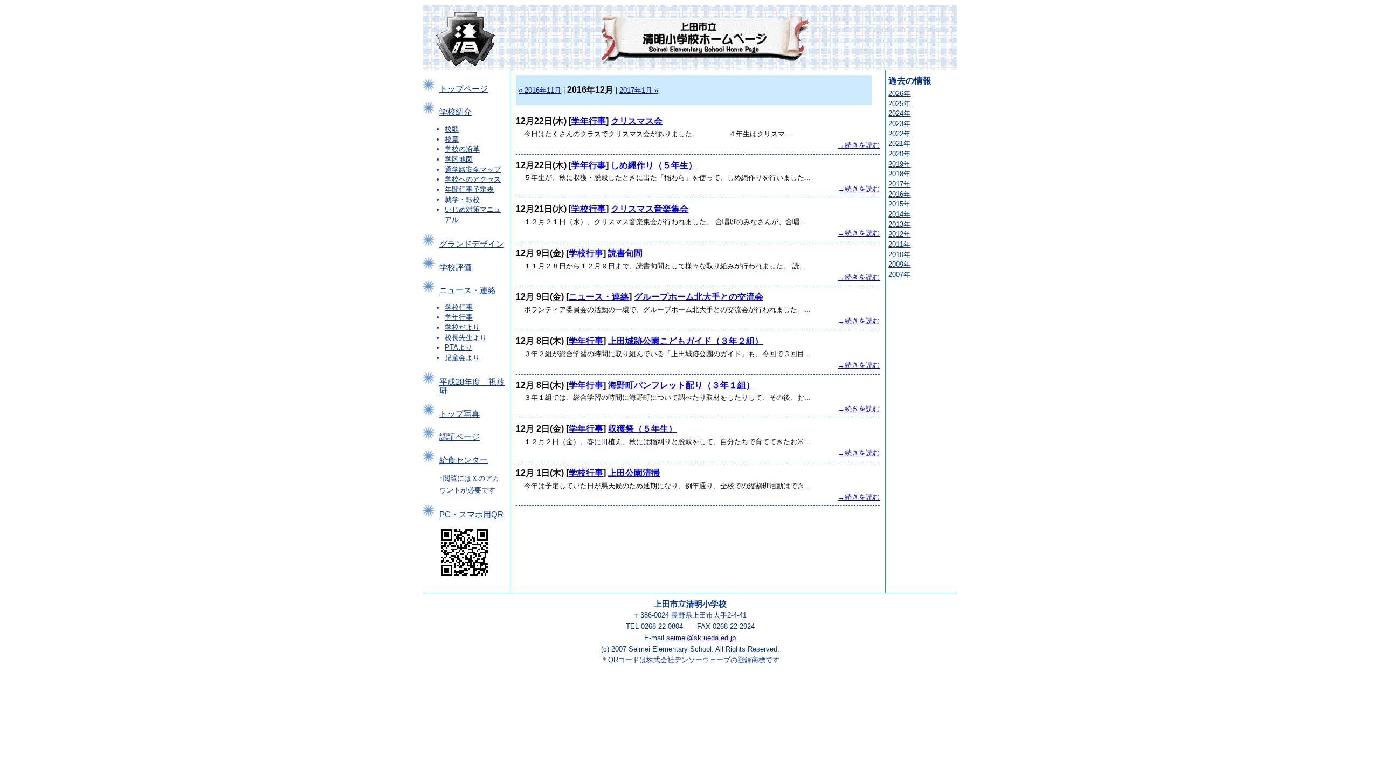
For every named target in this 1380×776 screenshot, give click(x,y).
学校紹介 (455, 112)
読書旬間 (625, 253)
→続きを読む (859, 145)
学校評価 (455, 267)
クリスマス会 (637, 121)
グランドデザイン (471, 244)
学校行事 (459, 307)
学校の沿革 (462, 149)
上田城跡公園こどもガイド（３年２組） (685, 340)
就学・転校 (462, 200)
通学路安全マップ (473, 169)
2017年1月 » (638, 90)
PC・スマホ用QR (471, 514)
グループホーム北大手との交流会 (698, 296)
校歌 (452, 129)
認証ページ (459, 437)
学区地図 (459, 159)
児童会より (462, 358)
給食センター (463, 460)
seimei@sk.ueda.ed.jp (701, 638)
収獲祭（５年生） (642, 428)
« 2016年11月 (540, 90)
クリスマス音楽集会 (649, 208)
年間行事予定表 (469, 189)
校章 (452, 139)
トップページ (463, 89)
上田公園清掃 (634, 472)
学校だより (462, 327)
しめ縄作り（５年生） (654, 165)
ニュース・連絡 (467, 290)
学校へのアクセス (473, 179)
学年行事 (459, 317)
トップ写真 (459, 414)
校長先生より (466, 338)
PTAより (458, 347)
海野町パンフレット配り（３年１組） (681, 385)
